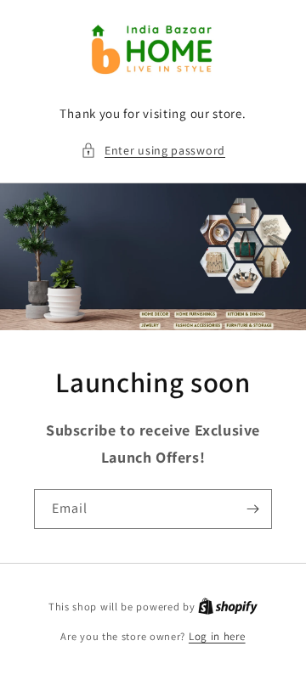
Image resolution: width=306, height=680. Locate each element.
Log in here (217, 636)
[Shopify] (228, 606)
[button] (153, 150)
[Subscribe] (252, 509)
